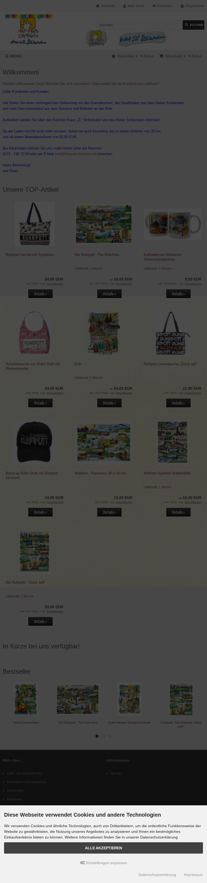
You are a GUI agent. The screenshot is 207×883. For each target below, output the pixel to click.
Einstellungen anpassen (106, 863)
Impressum (193, 874)
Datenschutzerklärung (157, 874)
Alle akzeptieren (103, 848)
